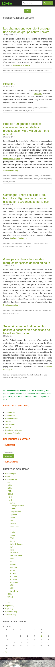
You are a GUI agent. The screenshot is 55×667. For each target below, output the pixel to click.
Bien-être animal (45, 175)
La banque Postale (17, 505)
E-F (8, 491)
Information (39, 70)
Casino (36, 107)
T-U (8, 599)
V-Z (8, 602)
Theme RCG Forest (40, 662)
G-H (9, 494)
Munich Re (14, 591)
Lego (11, 520)
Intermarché (7, 110)
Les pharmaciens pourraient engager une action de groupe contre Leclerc (26, 30)
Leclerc (46, 70)
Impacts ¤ (9, 605)
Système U (30, 110)
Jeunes (8, 421)
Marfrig (12, 541)
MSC (11, 585)
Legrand (13, 523)
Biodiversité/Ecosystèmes (42, 310)
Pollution (22, 110)
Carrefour (30, 107)
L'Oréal (12, 502)
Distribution (24, 70)
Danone (20, 178)
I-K (8, 497)
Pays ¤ (8, 608)
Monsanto (13, 579)
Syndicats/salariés (12, 433)
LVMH (12, 538)
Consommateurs (11, 418)
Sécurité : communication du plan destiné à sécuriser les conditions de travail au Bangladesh (26, 329)
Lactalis (13, 508)
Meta (11, 561)
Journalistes (10, 424)
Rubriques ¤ (10, 611)
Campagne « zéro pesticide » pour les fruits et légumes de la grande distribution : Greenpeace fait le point (26, 198)
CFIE (7, 3)
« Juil (5, 652)
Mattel (12, 549)
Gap (45, 375)
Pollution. (9, 83)
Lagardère (13, 514)
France (31, 70)
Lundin (12, 535)
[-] (16, 479)
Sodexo (12, 181)
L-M (8, 500)
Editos (7, 476)
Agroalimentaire (26, 175)
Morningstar (14, 582)
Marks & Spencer (45, 178)
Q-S (9, 596)
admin (15, 70)
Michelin (13, 564)
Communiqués (10, 473)
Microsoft (13, 567)
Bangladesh (31, 375)
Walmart (24, 378)
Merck (12, 558)
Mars (11, 547)
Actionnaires (10, 412)
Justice (8, 427)
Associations (10, 415)
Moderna (13, 573)
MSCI (12, 588)
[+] (11, 485)
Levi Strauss (14, 526)
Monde (5, 181)
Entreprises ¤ (10, 479)
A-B (8, 485)
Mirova (12, 570)
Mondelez (13, 576)
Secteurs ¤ (9, 614)
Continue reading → (21, 65)
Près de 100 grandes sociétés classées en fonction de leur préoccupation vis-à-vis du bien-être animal (26, 128)
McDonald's (14, 552)
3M (8, 482)
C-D (8, 488)
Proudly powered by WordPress (19, 662)
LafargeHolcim (15, 511)
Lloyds (12, 532)
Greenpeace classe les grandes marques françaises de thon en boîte (26, 261)
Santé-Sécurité (14, 378)
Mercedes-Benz (16, 555)
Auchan (23, 107)
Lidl (11, 529)
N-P (8, 594)
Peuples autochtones (13, 430)
